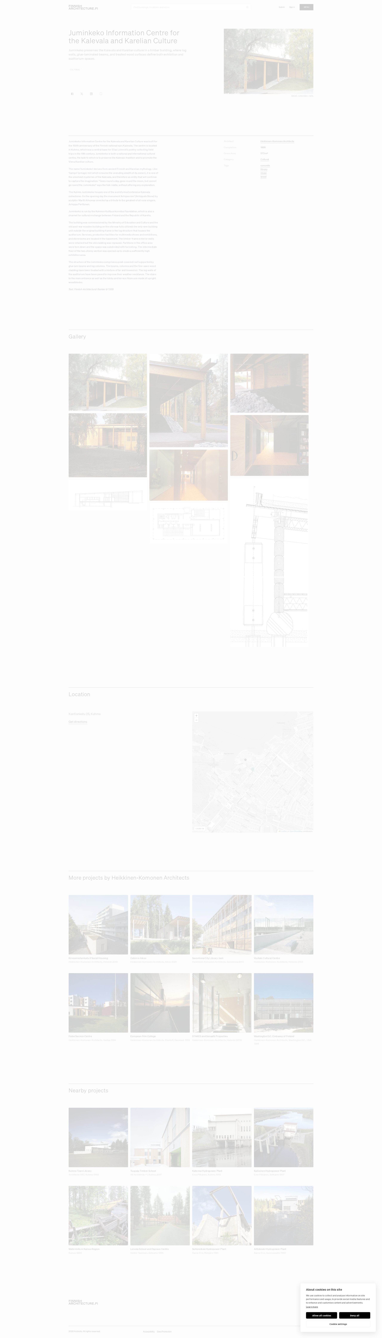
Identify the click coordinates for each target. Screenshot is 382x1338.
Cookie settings (338, 1323)
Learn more (312, 1306)
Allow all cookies (321, 1315)
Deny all (354, 1315)
